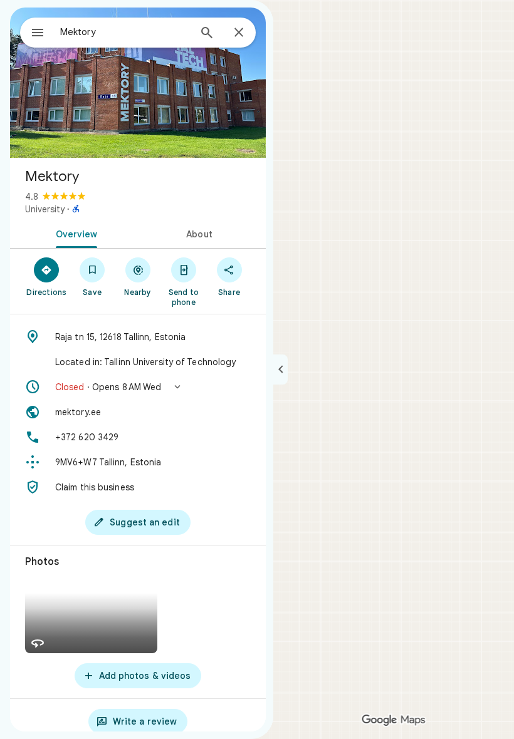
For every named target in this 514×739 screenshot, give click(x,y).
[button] (138, 387)
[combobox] (124, 31)
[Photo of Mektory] (138, 83)
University (45, 209)
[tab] (74, 233)
